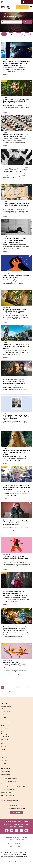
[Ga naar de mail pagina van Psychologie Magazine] (11, 830)
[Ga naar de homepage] (5, 7)
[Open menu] (31, 7)
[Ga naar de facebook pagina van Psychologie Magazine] (7, 830)
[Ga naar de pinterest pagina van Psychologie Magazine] (26, 830)
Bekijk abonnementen (22, 7)
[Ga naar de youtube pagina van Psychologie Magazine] (16, 830)
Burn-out (18, 34)
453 (10, 691)
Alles (4, 34)
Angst (11, 34)
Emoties (27, 34)
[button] (27, 2)
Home (4, 13)
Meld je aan (16, 812)
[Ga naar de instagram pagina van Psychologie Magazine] (21, 830)
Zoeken (27, 22)
